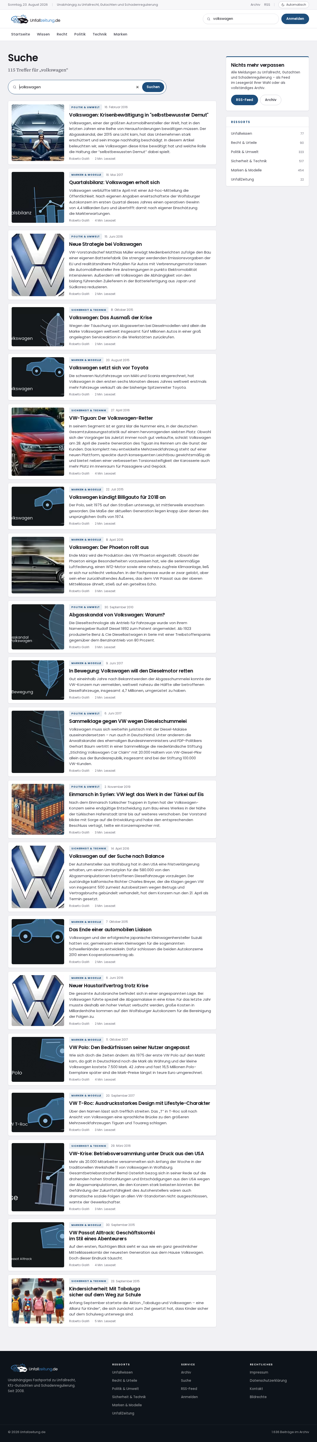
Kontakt (256, 1388)
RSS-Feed (244, 99)
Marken (120, 34)
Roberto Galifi (79, 159)
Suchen (153, 87)
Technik (100, 34)
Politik (80, 34)
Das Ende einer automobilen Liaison (110, 929)
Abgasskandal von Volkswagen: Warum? (117, 614)
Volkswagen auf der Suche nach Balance (116, 856)
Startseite (20, 34)
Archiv (255, 4)
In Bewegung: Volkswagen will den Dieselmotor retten (131, 671)
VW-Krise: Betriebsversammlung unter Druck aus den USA (136, 1153)
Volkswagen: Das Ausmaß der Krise (110, 317)
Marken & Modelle (86, 175)
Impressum (259, 1372)
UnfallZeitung (123, 1413)
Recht (62, 34)
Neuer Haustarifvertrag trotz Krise (108, 985)
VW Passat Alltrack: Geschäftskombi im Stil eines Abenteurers (112, 1235)
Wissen (43, 34)
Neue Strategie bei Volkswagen (105, 244)
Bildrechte (258, 1397)
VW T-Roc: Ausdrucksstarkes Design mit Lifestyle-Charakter (139, 1103)
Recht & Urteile (124, 1380)
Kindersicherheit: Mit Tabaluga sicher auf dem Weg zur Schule (105, 1291)
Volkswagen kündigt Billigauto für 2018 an (117, 497)
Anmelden (295, 18)
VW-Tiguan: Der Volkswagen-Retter (111, 418)
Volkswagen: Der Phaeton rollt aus (109, 547)
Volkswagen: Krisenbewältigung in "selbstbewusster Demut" (139, 115)
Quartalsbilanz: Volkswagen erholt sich (114, 182)
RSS (267, 4)
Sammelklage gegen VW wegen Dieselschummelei (128, 721)
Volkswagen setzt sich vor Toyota (108, 367)
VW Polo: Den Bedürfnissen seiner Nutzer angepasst (129, 1047)
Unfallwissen (122, 1372)
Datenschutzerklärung (268, 1380)
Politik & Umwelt (85, 107)
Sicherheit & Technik (88, 310)
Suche (186, 1380)
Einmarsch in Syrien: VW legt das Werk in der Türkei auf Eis (136, 794)
